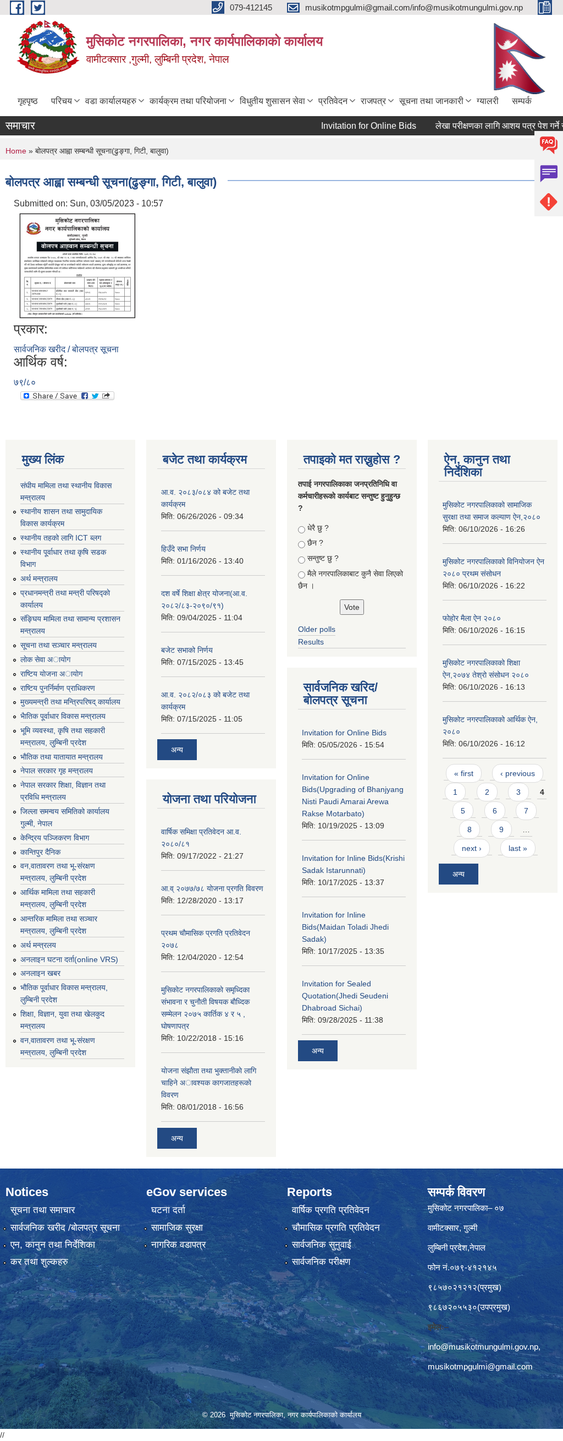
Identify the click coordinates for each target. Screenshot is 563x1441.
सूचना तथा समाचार (42, 1210)
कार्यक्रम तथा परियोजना (188, 101)
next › (472, 848)
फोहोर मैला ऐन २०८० (472, 618)
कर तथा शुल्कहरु (39, 1262)
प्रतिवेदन (332, 101)
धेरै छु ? (318, 527)
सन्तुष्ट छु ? (323, 558)
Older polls (316, 629)
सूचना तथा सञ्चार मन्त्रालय (58, 645)
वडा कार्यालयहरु (110, 101)
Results (311, 641)
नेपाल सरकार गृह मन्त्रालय (56, 770)
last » (518, 848)
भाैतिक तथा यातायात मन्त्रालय (61, 756)
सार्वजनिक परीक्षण (321, 1262)
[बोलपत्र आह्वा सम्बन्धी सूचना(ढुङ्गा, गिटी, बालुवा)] (76, 265)
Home (15, 150)
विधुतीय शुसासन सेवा (272, 101)
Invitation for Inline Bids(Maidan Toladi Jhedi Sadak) (345, 926)
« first (463, 773)
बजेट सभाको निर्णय (187, 650)
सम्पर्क (522, 101)
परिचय (61, 101)
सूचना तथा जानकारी (431, 101)
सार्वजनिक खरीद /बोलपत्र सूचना (65, 1227)
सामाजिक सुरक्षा (177, 1227)
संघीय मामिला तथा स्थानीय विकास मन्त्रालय (66, 491)
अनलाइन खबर (40, 973)
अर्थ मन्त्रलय (38, 945)
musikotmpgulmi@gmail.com (480, 1366)
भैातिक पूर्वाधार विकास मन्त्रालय (63, 716)
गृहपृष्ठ (28, 101)
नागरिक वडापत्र (178, 1245)
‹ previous (517, 773)
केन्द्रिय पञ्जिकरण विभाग (54, 837)
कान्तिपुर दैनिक (40, 852)
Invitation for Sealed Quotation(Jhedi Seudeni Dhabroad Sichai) (345, 995)
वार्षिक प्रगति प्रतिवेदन (330, 1210)
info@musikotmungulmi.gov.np (483, 1346)
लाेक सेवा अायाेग (45, 659)
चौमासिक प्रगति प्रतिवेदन (336, 1227)
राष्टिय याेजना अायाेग (51, 673)
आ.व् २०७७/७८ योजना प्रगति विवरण (212, 888)
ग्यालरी (488, 101)
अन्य (177, 749)
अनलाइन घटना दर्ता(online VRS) (69, 959)
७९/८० (25, 382)
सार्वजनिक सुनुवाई (321, 1245)
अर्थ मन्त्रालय (39, 578)
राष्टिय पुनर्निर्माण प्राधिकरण (57, 688)
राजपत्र (373, 101)
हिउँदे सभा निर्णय (183, 548)
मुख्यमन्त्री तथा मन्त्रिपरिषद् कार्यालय (70, 701)
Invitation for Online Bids (350, 125)
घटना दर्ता (168, 1210)
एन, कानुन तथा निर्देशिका (52, 1245)
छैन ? (315, 542)
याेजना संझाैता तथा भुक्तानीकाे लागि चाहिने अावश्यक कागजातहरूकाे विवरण (208, 1082)
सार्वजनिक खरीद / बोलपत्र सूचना (66, 349)
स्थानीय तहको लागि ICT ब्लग (60, 537)
